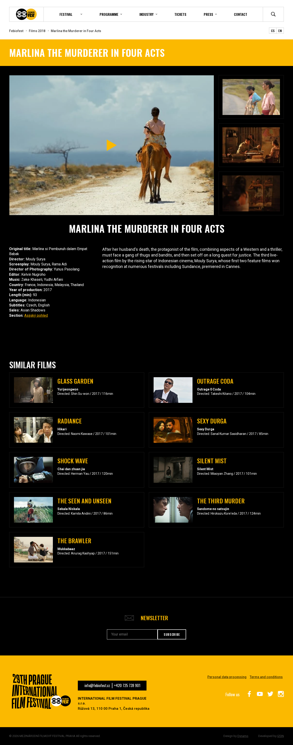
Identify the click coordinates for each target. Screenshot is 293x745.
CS (273, 30)
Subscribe (172, 634)
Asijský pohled (36, 315)
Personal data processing (227, 677)
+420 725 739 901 (127, 685)
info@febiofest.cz (97, 685)
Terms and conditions (266, 677)
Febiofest (16, 31)
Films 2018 (37, 31)
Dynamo (242, 736)
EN (280, 30)
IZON (280, 736)
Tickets (180, 14)
